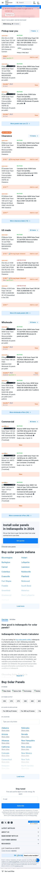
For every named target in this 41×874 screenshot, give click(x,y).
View (20, 445)
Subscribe (20, 806)
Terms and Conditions (17, 815)
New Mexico (26, 753)
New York (25, 759)
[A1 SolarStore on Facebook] (2, 823)
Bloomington (7, 557)
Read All (19, 676)
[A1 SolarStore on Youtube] (12, 823)
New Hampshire (28, 740)
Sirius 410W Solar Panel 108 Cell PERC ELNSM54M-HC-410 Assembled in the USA (28, 291)
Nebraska (25, 728)
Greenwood (6, 595)
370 (11, 701)
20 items (33, 230)
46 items (33, 422)
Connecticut (7, 759)
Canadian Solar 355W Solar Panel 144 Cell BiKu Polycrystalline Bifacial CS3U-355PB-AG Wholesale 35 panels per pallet (28, 99)
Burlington (6, 562)
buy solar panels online (23, 640)
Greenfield (6, 590)
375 (18, 701)
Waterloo (25, 590)
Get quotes (20, 541)
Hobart (24, 557)
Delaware (5, 766)
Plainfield (25, 576)
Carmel (5, 567)
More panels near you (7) (19, 123)
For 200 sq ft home (10, 711)
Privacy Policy (33, 815)
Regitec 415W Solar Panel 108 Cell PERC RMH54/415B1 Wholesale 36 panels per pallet (27, 360)
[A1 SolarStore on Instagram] (9, 823)
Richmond (25, 581)
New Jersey (26, 747)
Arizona (5, 734)
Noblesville (26, 572)
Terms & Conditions (14, 861)
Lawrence (25, 567)
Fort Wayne (6, 581)
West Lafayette (27, 595)
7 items (33, 31)
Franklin (5, 586)
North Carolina (27, 766)
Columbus (6, 572)
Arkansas (5, 740)
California (5, 747)
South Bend (26, 586)
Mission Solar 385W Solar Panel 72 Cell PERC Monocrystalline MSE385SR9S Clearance (28, 145)
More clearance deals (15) (19, 221)
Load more (20, 606)
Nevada (24, 734)
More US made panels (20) (19, 313)
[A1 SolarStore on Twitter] (5, 823)
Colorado (5, 753)
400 (32, 701)
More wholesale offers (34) (19, 412)
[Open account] (34, 2)
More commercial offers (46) (19, 515)
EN (15, 855)
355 (4, 701)
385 (25, 701)
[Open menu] (3, 3)
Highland (5, 600)
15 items (33, 136)
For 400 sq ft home (27, 711)
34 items (33, 322)
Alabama (5, 728)
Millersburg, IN (11, 24)
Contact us (17, 866)
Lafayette (25, 562)
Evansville (6, 576)
